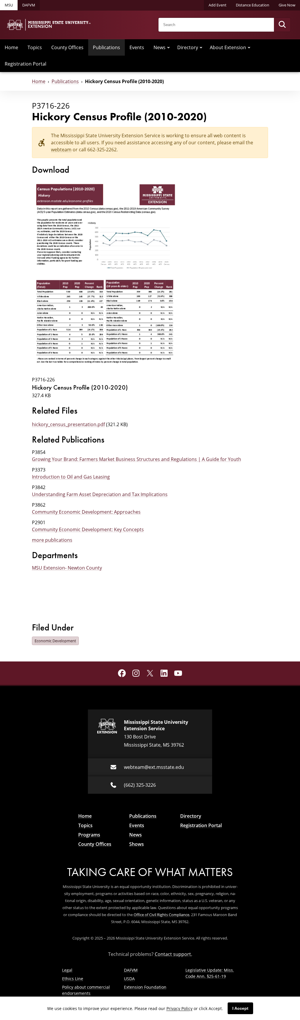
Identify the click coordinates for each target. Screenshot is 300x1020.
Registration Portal (25, 64)
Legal (67, 970)
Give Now (287, 5)
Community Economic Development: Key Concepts (88, 529)
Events (136, 47)
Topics (35, 47)
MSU (9, 5)
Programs (89, 835)
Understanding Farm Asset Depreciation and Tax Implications (100, 494)
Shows (136, 844)
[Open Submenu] (168, 47)
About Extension (228, 47)
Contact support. (173, 954)
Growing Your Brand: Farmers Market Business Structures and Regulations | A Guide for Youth (136, 459)
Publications (106, 47)
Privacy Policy (179, 1008)
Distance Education (252, 5)
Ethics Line (72, 978)
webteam (61, 149)
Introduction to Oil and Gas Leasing (71, 477)
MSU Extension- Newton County (67, 568)
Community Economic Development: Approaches (86, 512)
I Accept (240, 1008)
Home (11, 47)
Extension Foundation (145, 987)
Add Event (217, 5)
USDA (129, 978)
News (160, 47)
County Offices (67, 47)
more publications (52, 540)
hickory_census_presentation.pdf (68, 424)
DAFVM (28, 5)
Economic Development (55, 640)
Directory (187, 47)
